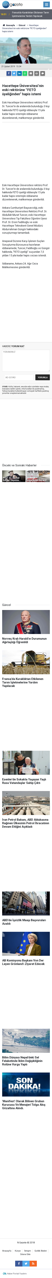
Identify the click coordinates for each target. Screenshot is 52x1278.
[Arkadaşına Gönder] (30, 73)
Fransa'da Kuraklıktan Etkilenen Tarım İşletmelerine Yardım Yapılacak (30, 14)
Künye (18, 1251)
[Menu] (46, 4)
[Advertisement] (26, 153)
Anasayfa (6, 1251)
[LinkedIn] (19, 73)
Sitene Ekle (25, 1254)
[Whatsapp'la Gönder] (25, 73)
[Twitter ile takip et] (26, 1264)
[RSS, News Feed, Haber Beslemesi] (33, 1264)
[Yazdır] (36, 73)
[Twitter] (14, 73)
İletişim (27, 1251)
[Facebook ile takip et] (18, 1264)
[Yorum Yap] (42, 73)
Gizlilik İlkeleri (41, 1251)
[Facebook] (8, 73)
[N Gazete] (12, 4)
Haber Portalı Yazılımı (17, 1273)
